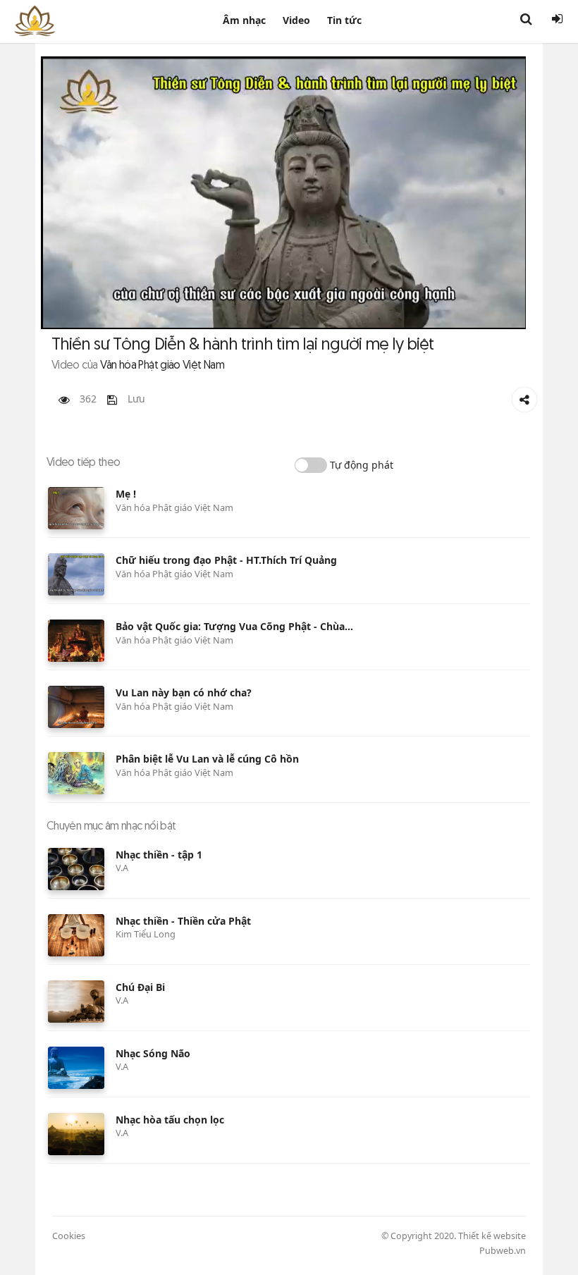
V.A (122, 867)
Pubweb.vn (502, 1251)
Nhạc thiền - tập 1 (159, 854)
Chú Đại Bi (140, 987)
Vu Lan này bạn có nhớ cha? (184, 692)
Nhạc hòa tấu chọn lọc (170, 1119)
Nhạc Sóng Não (153, 1053)
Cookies (68, 1235)
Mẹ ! (126, 493)
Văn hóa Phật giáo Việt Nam (174, 507)
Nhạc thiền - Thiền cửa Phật (183, 921)
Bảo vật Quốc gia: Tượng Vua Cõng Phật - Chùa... (234, 626)
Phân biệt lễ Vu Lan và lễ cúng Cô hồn (207, 758)
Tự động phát (361, 465)
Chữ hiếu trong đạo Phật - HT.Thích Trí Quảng (226, 560)
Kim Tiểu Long (146, 934)
